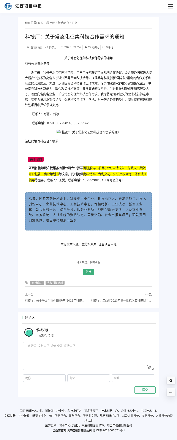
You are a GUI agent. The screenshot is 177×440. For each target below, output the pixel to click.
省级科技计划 (55, 282)
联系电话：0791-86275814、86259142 (57, 123)
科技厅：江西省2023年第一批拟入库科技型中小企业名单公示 (121, 300)
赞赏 (88, 271)
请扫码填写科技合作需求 (41, 141)
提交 (145, 390)
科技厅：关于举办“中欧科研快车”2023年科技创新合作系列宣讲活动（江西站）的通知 (55, 300)
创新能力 (63, 22)
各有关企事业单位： (38, 63)
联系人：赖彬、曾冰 (42, 114)
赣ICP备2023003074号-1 (109, 430)
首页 (41, 22)
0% (170, 392)
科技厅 (50, 22)
